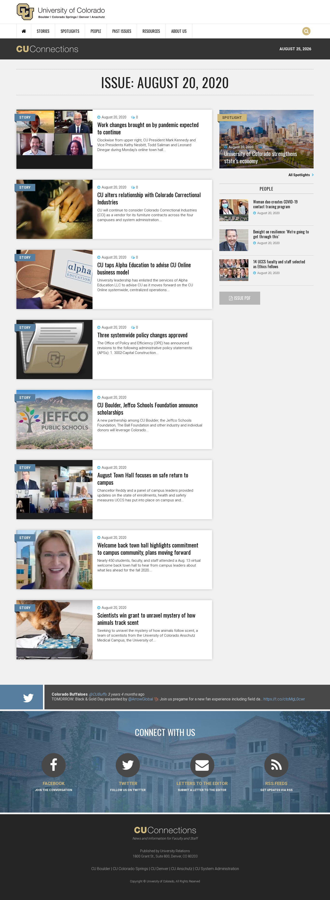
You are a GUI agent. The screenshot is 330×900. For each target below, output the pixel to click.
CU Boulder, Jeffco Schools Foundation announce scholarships (147, 408)
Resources (151, 31)
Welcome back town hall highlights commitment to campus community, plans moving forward (147, 548)
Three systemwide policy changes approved (142, 334)
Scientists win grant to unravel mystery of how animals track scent (146, 618)
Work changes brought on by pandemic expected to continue (148, 128)
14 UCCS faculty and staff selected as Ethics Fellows (279, 264)
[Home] (60, 12)
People (96, 31)
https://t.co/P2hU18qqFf (72, 704)
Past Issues (121, 31)
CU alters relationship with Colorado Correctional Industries (149, 198)
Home (24, 31)
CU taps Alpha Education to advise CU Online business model (144, 268)
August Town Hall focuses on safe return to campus (142, 478)
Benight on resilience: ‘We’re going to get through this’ (281, 234)
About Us (179, 31)
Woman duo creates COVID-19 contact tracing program (275, 204)
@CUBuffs (98, 694)
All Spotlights (299, 175)
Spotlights (70, 31)
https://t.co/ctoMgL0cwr (284, 699)
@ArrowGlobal (140, 699)
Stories (43, 31)
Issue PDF (242, 298)
